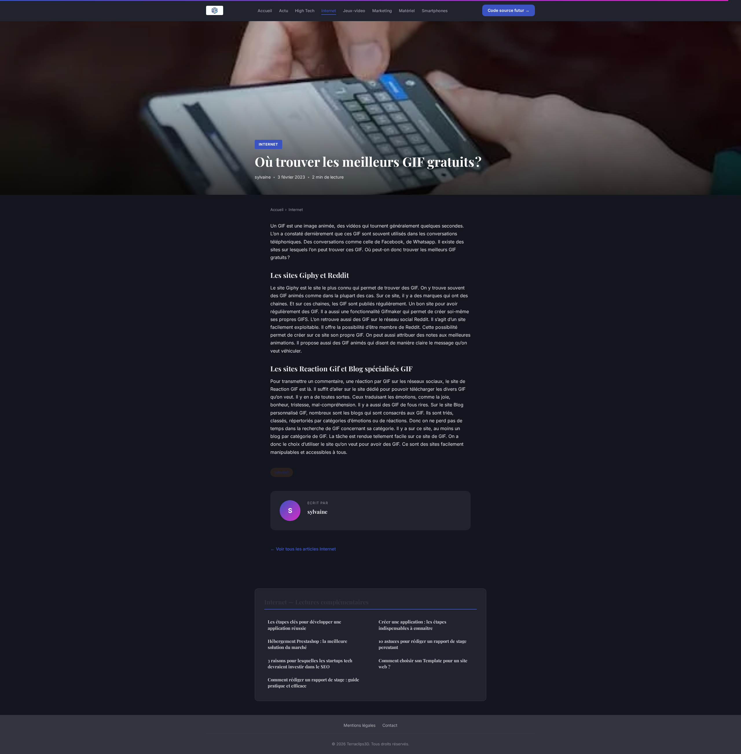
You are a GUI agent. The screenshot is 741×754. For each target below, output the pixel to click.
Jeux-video (354, 10)
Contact (389, 725)
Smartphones (435, 10)
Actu (283, 10)
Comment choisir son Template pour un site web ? (423, 663)
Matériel (407, 10)
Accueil (265, 10)
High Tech (304, 10)
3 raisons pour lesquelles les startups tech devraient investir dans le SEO (310, 663)
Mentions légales (359, 725)
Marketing (382, 10)
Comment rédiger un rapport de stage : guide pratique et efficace (313, 683)
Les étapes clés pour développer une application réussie (304, 625)
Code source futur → (508, 10)
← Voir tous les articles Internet (303, 549)
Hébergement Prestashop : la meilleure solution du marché (307, 644)
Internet (328, 10)
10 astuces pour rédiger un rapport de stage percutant (423, 644)
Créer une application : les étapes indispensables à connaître (412, 625)
